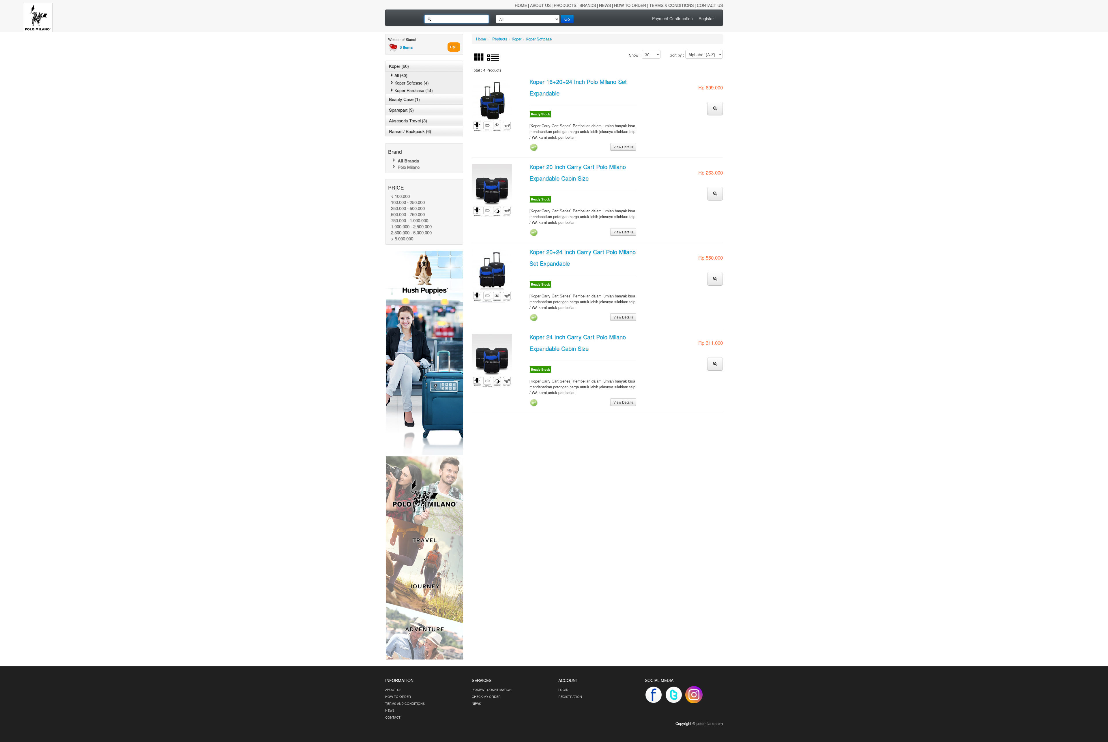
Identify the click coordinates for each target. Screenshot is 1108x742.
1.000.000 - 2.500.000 (411, 226)
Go (567, 19)
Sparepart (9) (401, 110)
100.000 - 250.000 (408, 202)
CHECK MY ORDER (486, 696)
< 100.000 (400, 196)
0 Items (406, 47)
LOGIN (563, 689)
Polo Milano (408, 167)
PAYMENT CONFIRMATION (492, 689)
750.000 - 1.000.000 (409, 220)
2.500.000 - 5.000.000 (411, 232)
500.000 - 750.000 (408, 214)
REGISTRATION (570, 696)
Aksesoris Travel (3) (408, 120)
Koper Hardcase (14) (413, 90)
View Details (623, 146)
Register (706, 18)
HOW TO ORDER (398, 696)
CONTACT (392, 717)
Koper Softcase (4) (411, 83)
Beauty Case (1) (404, 99)
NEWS (389, 710)
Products (499, 39)
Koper (516, 39)
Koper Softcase (539, 39)
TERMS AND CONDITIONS (405, 703)
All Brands (407, 161)
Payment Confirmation (672, 18)
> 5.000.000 (402, 238)
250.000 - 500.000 (408, 208)
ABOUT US (393, 689)
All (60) (400, 75)
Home (481, 39)
